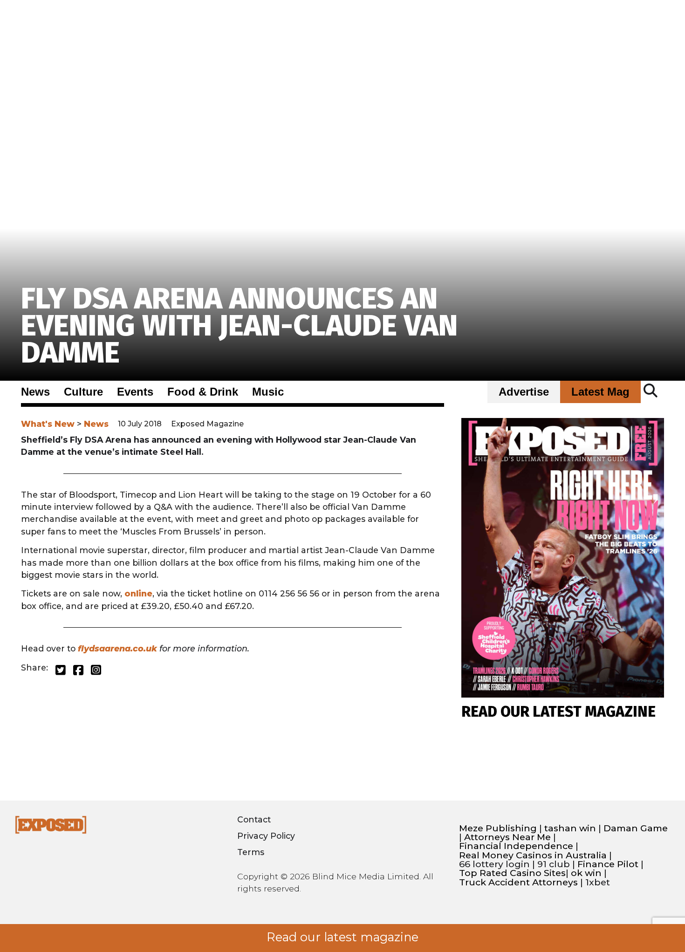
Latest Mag (600, 391)
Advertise (524, 391)
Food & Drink (202, 391)
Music (268, 391)
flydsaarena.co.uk (117, 648)
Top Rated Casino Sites (512, 873)
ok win (586, 873)
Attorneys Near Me (507, 837)
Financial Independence (516, 846)
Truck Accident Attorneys (518, 882)
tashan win (570, 828)
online (138, 593)
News (35, 391)
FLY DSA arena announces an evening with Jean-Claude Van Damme (239, 325)
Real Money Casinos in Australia (533, 855)
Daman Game (635, 828)
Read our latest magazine (342, 937)
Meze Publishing (498, 828)
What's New (48, 424)
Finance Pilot (607, 864)
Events (135, 391)
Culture (83, 391)
